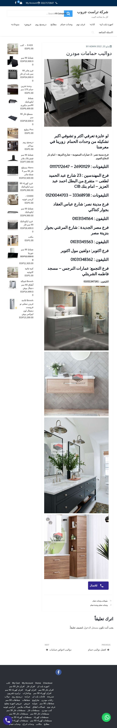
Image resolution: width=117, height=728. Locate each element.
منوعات (15, 24)
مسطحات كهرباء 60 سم (41, 720)
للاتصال (94, 585)
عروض (28, 24)
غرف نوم (80, 24)
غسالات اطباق (38, 707)
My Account (31, 3)
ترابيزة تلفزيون (14, 693)
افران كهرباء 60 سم (14, 690)
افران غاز (31, 686)
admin (92, 46)
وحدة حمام (94, 605)
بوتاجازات (27, 693)
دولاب (7, 696)
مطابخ (54, 24)
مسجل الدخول (91, 627)
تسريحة (50, 696)
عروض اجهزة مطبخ (13, 703)
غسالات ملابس (23, 707)
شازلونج (35, 700)
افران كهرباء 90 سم (42, 693)
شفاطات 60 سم (12, 700)
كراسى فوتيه (9, 707)
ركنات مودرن (47, 700)
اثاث (93, 24)
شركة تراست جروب (92, 11)
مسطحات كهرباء (41, 717)
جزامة (27, 696)
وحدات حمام (66, 24)
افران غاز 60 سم (17, 686)
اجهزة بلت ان (106, 24)
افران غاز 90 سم (46, 690)
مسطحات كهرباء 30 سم (21, 717)
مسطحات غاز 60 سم (39, 713)
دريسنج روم (40, 24)
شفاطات (26, 700)
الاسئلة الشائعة (106, 32)
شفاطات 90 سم (47, 703)
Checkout (47, 683)
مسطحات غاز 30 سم (16, 710)
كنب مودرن (47, 710)
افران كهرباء (30, 690)
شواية (34, 703)
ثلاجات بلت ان (38, 696)
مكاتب (39, 724)
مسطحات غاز (34, 710)
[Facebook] (16, 3)
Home (38, 683)
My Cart (16, 683)
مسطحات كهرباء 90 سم (17, 720)
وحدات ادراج (28, 724)
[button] (106, 717)
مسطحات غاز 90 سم (18, 713)
